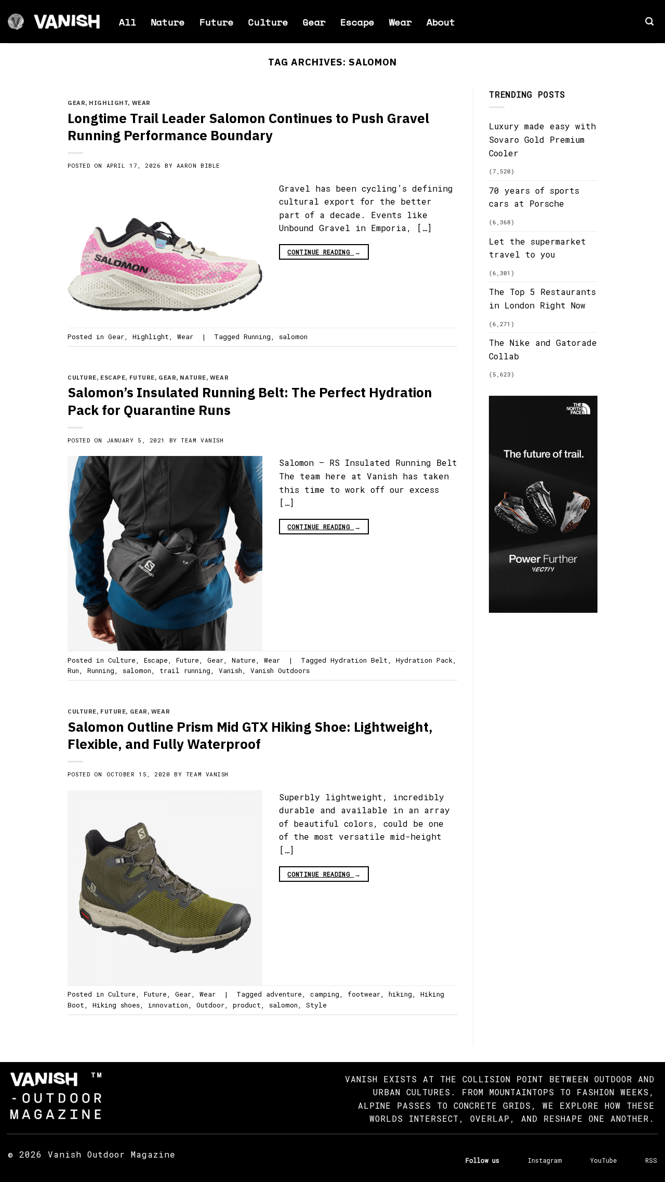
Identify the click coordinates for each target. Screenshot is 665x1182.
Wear (400, 22)
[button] (649, 21)
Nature (168, 22)
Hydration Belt (359, 660)
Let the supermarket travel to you (537, 248)
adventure (284, 994)
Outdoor (210, 1005)
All (127, 22)
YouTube (603, 1160)
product (247, 1005)
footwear (364, 994)
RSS (651, 1160)
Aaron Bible (198, 165)
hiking (400, 994)
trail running (184, 670)
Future (217, 22)
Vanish (230, 670)
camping (324, 994)
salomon (293, 336)
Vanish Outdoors (280, 670)
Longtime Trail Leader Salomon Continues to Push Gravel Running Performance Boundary (248, 127)
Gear (314, 22)
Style (316, 1005)
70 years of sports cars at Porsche (534, 197)
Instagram (545, 1160)
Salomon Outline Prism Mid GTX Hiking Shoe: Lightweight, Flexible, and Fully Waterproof (250, 735)
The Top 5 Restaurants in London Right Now (542, 298)
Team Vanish (202, 440)
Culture (268, 22)
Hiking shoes (116, 1005)
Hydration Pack (424, 660)
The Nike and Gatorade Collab (543, 349)
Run (73, 670)
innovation (168, 1005)
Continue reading (324, 252)
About (441, 22)
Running (257, 336)
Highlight (108, 102)
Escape (357, 22)
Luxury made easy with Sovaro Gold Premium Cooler (542, 139)
